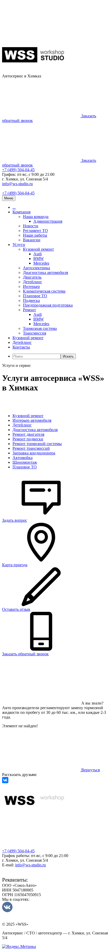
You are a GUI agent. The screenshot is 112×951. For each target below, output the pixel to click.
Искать (68, 356)
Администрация (47, 221)
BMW (38, 258)
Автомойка (23, 457)
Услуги (19, 244)
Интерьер (31, 286)
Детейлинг (32, 282)
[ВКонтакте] (5, 780)
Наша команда (35, 216)
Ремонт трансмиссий (31, 448)
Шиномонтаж (25, 462)
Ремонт (29, 310)
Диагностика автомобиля (45, 272)
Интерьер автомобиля (32, 420)
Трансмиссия (34, 333)
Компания (21, 212)
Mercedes (41, 263)
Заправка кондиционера (34, 453)
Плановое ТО (35, 296)
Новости (30, 226)
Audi (37, 254)
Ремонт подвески (28, 439)
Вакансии (31, 240)
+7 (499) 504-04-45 (18, 170)
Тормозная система (40, 328)
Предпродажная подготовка (48, 305)
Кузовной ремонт (38, 249)
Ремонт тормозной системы (37, 443)
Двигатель (32, 277)
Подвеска (31, 300)
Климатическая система (44, 291)
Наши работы (35, 235)
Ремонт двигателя (28, 434)
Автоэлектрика (36, 268)
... (14, 207)
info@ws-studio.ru (17, 184)
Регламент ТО (35, 230)
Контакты (21, 347)
